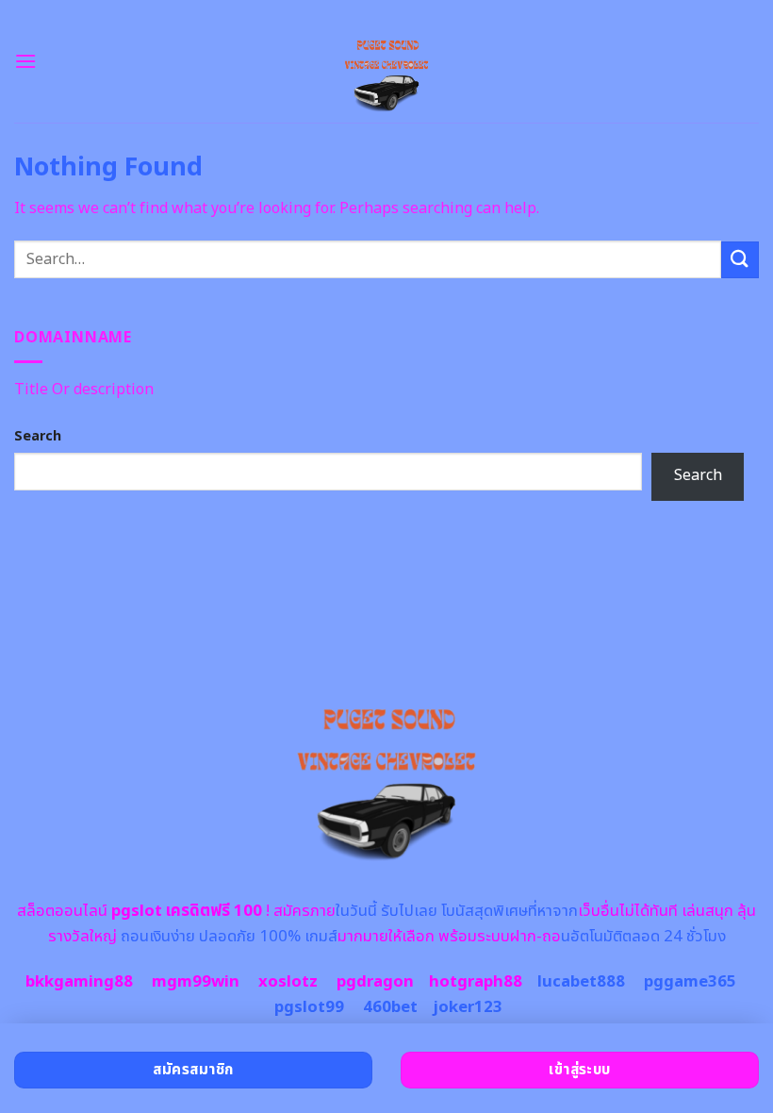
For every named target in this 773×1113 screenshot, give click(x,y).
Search (37, 436)
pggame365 (690, 982)
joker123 (467, 1007)
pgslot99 (309, 1007)
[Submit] (740, 259)
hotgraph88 (475, 982)
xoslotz (288, 982)
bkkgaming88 (79, 982)
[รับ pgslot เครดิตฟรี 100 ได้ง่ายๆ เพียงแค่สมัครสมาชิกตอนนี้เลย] (387, 61)
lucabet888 (581, 982)
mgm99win (195, 982)
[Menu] (25, 61)
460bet (390, 1007)
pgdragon (375, 982)
